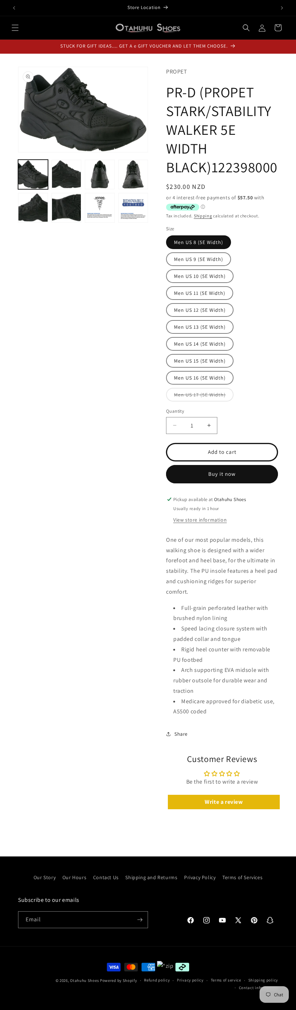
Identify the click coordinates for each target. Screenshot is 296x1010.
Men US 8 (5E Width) (198, 242)
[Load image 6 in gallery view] (67, 208)
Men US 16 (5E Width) (200, 378)
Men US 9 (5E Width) (198, 259)
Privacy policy (190, 980)
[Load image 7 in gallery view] (100, 208)
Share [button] (181, 734)
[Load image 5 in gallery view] (33, 208)
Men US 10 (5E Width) (200, 276)
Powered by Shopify (118, 980)
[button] (15, 28)
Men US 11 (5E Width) (199, 293)
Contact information (258, 987)
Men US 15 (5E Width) (200, 361)
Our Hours (74, 877)
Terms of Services (242, 877)
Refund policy (157, 980)
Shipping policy (263, 980)
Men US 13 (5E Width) (200, 327)
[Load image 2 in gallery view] (67, 175)
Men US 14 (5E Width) (200, 344)
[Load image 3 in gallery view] (100, 175)
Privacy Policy (200, 877)
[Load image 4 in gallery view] (133, 175)
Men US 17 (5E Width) (204, 396)
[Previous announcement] (14, 8)
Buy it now (222, 473)
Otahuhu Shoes (84, 980)
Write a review (224, 802)
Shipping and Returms (151, 877)
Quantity (175, 411)
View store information (200, 520)
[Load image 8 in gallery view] (133, 208)
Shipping (203, 215)
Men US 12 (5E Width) (200, 310)
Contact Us (106, 877)
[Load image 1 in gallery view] (33, 175)
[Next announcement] (282, 8)
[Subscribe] (140, 919)
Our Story (45, 877)
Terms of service (226, 980)
